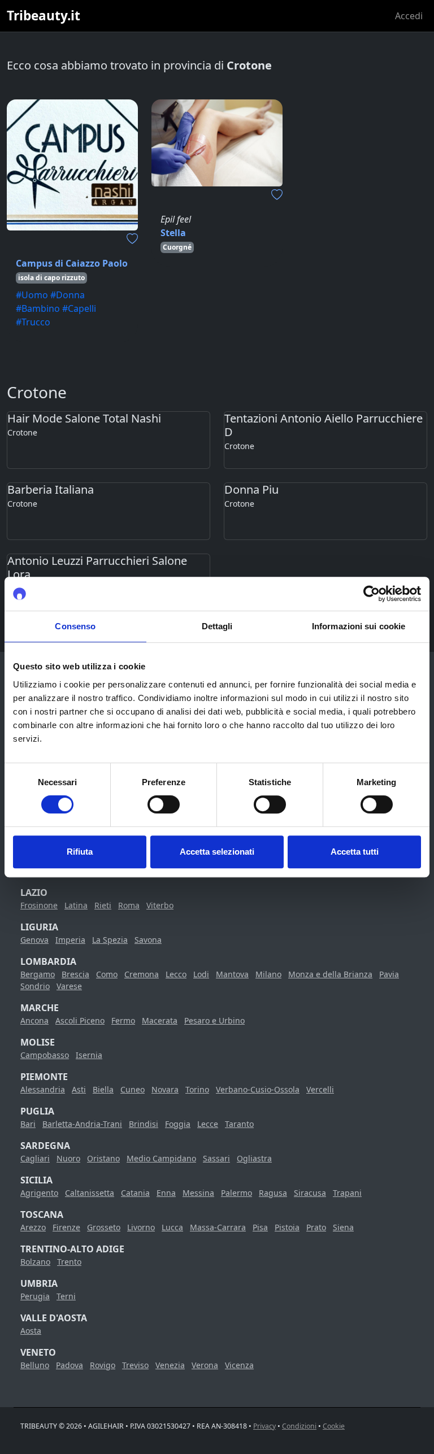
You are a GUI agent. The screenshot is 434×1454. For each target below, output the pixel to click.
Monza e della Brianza (330, 974)
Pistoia (287, 1227)
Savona (148, 939)
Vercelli (320, 1089)
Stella (173, 233)
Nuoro (68, 1158)
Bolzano (35, 1261)
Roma (129, 905)
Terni (66, 1296)
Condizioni (299, 1426)
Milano (268, 974)
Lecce (207, 1123)
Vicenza (239, 1365)
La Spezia (110, 939)
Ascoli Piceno (80, 1020)
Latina (76, 905)
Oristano (103, 1158)
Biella (103, 1089)
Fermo (123, 1020)
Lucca (172, 1227)
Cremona (141, 974)
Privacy (264, 1426)
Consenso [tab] (75, 626)
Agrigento (39, 1192)
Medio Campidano (161, 1158)
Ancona (34, 1020)
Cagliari (35, 1158)
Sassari (216, 1158)
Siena (343, 1227)
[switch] (163, 804)
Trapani (347, 1192)
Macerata (159, 1020)
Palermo (236, 1192)
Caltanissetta (89, 1192)
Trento (69, 1261)
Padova (69, 1365)
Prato (316, 1227)
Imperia (70, 939)
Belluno (34, 1365)
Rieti (102, 905)
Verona (205, 1365)
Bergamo (37, 974)
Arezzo (33, 1227)
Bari (28, 1123)
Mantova (232, 974)
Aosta (30, 1330)
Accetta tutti (355, 851)
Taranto (239, 1123)
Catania (135, 1192)
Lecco (176, 974)
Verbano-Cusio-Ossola (258, 1089)
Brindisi (143, 1123)
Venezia (170, 1365)
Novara (165, 1089)
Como (107, 974)
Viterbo (159, 905)
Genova (34, 939)
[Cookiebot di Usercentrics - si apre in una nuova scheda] (371, 593)
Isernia (89, 1055)
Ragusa (273, 1192)
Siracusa (310, 1192)
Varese (69, 986)
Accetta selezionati (217, 851)
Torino (197, 1089)
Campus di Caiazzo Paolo (72, 263)
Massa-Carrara (218, 1227)
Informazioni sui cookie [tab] (358, 626)
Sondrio (35, 986)
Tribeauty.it (43, 15)
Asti (79, 1089)
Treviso (135, 1365)
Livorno (141, 1227)
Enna (166, 1192)
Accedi (409, 16)
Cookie (334, 1426)
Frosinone (39, 905)
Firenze (66, 1227)
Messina (198, 1192)
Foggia (177, 1123)
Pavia (389, 974)
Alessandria (42, 1089)
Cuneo (132, 1089)
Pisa (260, 1227)
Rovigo (102, 1365)
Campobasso (44, 1055)
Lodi (201, 974)
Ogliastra (254, 1158)
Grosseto (103, 1227)
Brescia (75, 974)
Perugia (35, 1296)
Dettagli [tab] (217, 626)
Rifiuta (80, 851)
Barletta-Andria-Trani (82, 1123)
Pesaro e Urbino (214, 1020)
